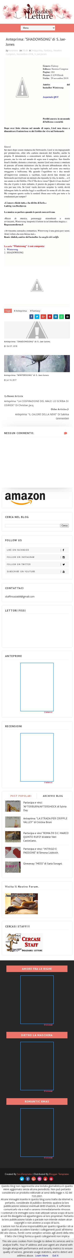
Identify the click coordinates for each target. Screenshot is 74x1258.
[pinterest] (51, 1179)
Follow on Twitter (19, 564)
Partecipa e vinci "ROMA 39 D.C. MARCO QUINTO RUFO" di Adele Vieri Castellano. (45, 836)
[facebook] (28, 1179)
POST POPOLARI (21, 795)
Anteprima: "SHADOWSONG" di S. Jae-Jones (27, 341)
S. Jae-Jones (40, 54)
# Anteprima (20, 310)
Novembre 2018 (25, 54)
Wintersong (12, 249)
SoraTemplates (24, 1174)
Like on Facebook (18, 550)
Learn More (41, 1255)
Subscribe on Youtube (21, 571)
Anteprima (37, 50)
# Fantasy (35, 310)
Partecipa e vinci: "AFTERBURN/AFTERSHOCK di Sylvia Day (44, 806)
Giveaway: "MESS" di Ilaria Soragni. (42, 863)
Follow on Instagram (21, 557)
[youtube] (45, 1179)
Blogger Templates (59, 1174)
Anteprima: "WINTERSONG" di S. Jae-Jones (26, 375)
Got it (55, 1255)
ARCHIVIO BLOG (53, 795)
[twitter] (22, 1179)
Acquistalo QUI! (51, 96)
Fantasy (48, 50)
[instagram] (39, 1179)
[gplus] (33, 1179)
